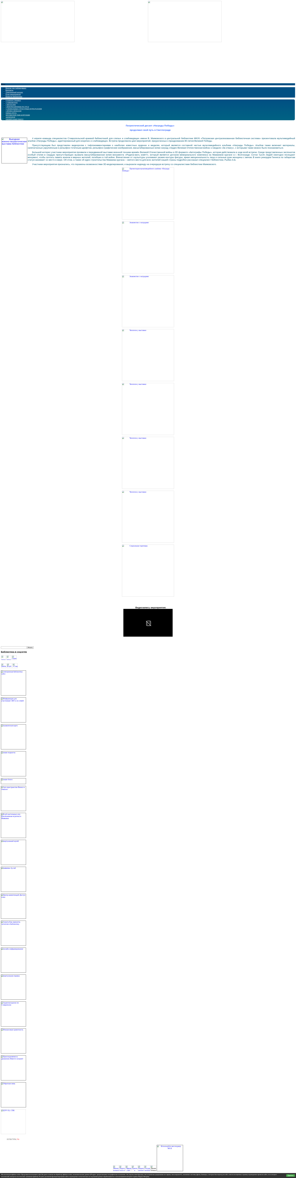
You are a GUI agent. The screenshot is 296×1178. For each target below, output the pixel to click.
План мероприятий (13, 94)
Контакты (9, 90)
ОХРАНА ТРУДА (11, 113)
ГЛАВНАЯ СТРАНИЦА (13, 100)
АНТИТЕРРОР (10, 117)
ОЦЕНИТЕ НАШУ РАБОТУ (14, 119)
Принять (290, 1175)
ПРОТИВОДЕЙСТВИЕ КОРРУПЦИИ (18, 115)
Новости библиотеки (14, 96)
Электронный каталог (14, 92)
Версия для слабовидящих (16, 88)
